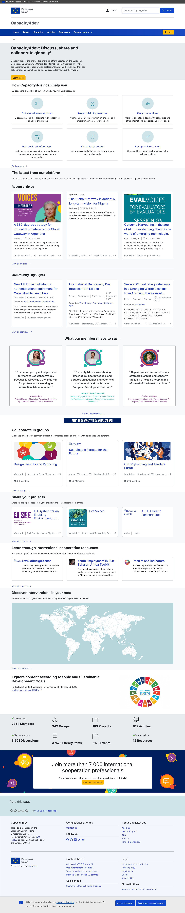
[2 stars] (13, 810)
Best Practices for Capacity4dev (39, 301)
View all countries (20, 668)
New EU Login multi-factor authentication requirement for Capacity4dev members (36, 288)
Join (170, 32)
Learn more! (18, 78)
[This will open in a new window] (22, 11)
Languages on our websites (135, 864)
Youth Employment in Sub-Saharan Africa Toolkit (96, 562)
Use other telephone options (80, 867)
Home (16, 32)
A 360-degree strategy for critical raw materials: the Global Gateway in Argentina (37, 229)
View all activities (20, 332)
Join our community (92, 782)
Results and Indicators (149, 561)
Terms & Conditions (131, 842)
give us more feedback (46, 810)
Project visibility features (92, 113)
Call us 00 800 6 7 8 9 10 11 (79, 864)
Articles (51, 32)
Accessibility (128, 878)
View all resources (21, 586)
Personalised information (37, 146)
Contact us (71, 828)
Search (168, 10)
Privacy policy (128, 867)
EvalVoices (140, 304)
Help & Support (129, 831)
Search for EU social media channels (83, 886)
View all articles (19, 263)
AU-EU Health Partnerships (151, 513)
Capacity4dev (25, 23)
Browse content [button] (82, 32)
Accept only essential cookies (151, 903)
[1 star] (11, 810)
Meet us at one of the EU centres (82, 874)
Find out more (19, 166)
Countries (38, 32)
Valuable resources (92, 146)
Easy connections (147, 113)
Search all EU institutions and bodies (139, 889)
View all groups (19, 490)
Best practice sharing (147, 146)
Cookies (126, 874)
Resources (64, 32)
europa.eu (33, 866)
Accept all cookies (125, 903)
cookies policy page (65, 902)
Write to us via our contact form (81, 871)
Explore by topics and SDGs (25, 690)
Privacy (125, 838)
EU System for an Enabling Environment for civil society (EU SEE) (46, 518)
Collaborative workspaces (37, 113)
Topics (26, 32)
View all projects (20, 541)
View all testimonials (92, 413)
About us (126, 828)
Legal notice (127, 871)
